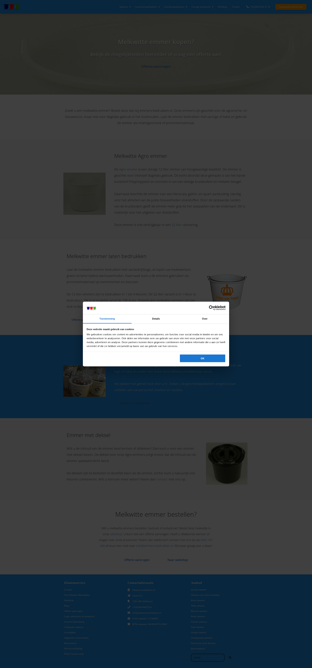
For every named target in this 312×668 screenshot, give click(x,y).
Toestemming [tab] (107, 318)
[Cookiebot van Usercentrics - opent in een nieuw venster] (211, 307)
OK (202, 358)
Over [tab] (205, 318)
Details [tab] (156, 318)
